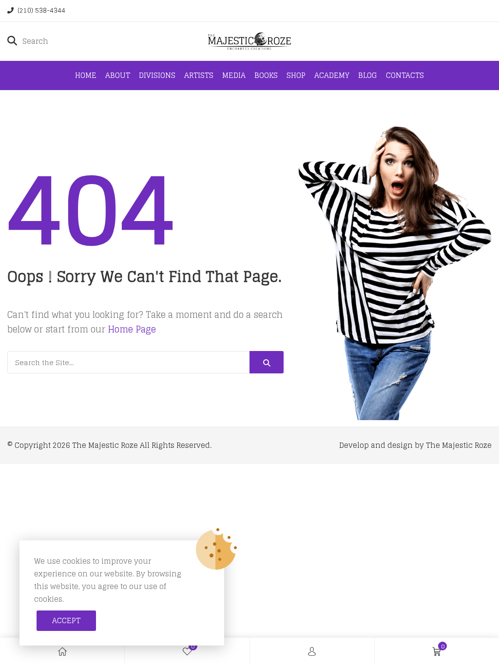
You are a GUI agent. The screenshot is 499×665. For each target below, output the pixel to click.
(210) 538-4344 (41, 10)
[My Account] (312, 651)
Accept (66, 620)
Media (234, 75)
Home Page (132, 329)
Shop (296, 75)
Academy (331, 75)
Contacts (405, 75)
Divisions (157, 75)
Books (266, 75)
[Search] (267, 362)
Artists (198, 75)
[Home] (62, 651)
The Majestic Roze (105, 445)
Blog (367, 75)
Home (85, 75)
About (117, 75)
